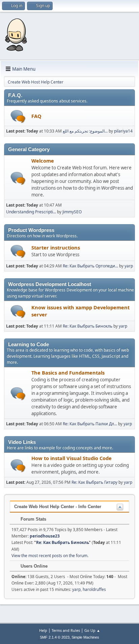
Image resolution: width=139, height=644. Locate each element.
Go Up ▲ (92, 630)
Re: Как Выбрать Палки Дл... (90, 424)
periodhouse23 (45, 536)
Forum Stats (32, 519)
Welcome (42, 160)
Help (43, 630)
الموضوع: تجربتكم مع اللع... (85, 131)
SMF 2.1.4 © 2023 (55, 637)
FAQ (36, 116)
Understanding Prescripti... (31, 212)
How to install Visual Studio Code (71, 458)
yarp (128, 266)
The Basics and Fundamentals (68, 372)
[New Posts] (18, 116)
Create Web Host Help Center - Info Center (57, 506)
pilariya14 (123, 131)
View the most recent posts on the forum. (49, 555)
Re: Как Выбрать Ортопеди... (90, 266)
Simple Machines (85, 637)
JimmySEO (72, 212)
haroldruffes (94, 589)
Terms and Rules (66, 630)
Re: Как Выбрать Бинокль (87, 326)
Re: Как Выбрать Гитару (94, 482)
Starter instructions (55, 247)
